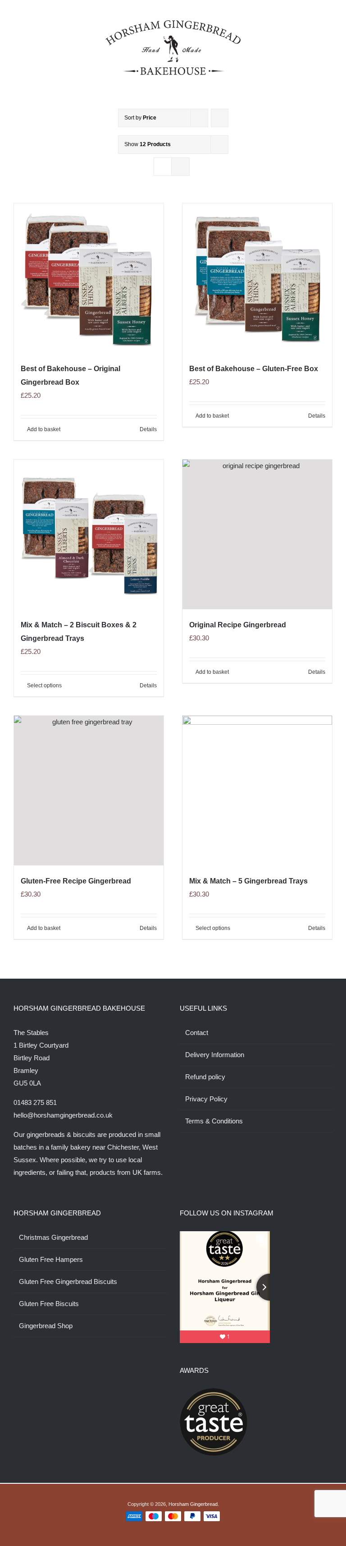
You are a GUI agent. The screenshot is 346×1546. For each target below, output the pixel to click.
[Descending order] (219, 118)
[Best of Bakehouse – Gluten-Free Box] (257, 278)
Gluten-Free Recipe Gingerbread (76, 881)
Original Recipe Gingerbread (237, 625)
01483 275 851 (35, 1102)
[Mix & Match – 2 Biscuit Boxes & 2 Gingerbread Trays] (89, 534)
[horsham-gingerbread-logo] (173, 24)
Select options (44, 685)
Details (148, 429)
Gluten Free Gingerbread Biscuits (68, 1281)
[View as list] (180, 166)
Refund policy (205, 1077)
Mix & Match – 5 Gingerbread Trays (248, 881)
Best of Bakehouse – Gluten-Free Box (253, 369)
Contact (196, 1032)
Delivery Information (214, 1054)
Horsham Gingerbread (193, 1504)
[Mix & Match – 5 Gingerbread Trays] (257, 790)
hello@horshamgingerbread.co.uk (63, 1115)
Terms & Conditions (214, 1121)
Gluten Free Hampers (51, 1259)
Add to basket (43, 429)
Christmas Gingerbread (53, 1237)
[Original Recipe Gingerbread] (257, 534)
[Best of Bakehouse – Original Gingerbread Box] (89, 278)
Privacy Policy (206, 1099)
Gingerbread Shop (46, 1326)
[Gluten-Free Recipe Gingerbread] (89, 790)
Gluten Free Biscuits (49, 1303)
